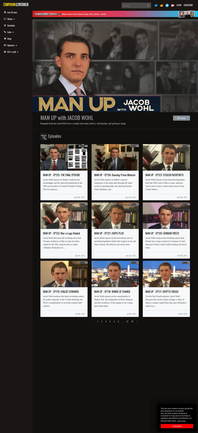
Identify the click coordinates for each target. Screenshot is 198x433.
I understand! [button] (177, 426)
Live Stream (12, 12)
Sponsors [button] (11, 45)
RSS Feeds (181, 117)
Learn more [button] (181, 421)
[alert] (115, 14)
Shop (9, 38)
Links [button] (10, 32)
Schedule (11, 25)
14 (132, 321)
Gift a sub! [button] (12, 51)
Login (178, 5)
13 (127, 321)
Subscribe (188, 5)
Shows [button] (10, 19)
